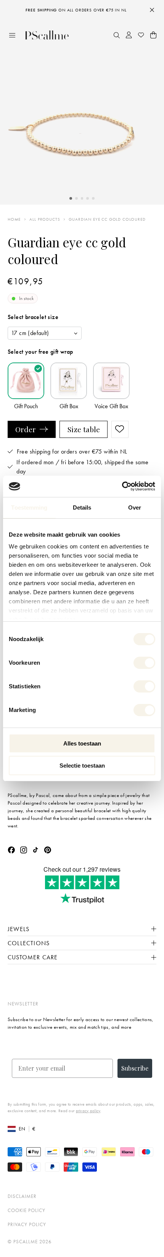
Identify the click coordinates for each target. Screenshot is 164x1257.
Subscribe (134, 1068)
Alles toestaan (82, 743)
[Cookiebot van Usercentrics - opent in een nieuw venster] (121, 486)
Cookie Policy (26, 1210)
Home (14, 219)
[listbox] (45, 333)
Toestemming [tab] (29, 507)
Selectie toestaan (82, 765)
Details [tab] (82, 507)
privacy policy (88, 1110)
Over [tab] (134, 507)
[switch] (144, 663)
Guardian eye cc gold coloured (107, 219)
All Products (44, 219)
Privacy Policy (27, 1224)
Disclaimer (22, 1196)
